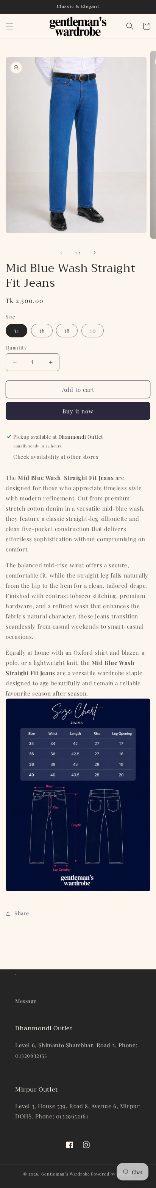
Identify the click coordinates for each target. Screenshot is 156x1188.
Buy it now (78, 411)
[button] (9, 26)
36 (42, 330)
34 (16, 330)
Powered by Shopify (112, 1174)
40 (92, 330)
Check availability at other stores (55, 456)
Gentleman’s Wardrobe (65, 1174)
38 (67, 330)
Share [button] (21, 913)
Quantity (16, 347)
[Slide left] (61, 252)
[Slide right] (94, 252)
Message (25, 1001)
